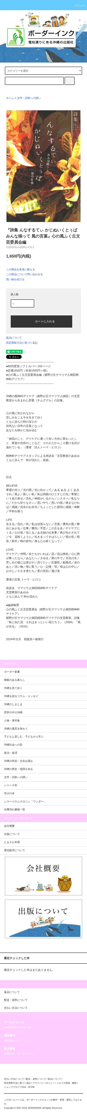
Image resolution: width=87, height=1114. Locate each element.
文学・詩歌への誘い (29, 98)
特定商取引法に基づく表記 (22, 342)
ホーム (10, 98)
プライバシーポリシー (44, 1083)
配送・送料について (36, 1079)
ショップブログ (12, 1087)
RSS (23, 1087)
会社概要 (9, 826)
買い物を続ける (15, 279)
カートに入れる (45, 321)
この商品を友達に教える (20, 269)
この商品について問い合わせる (24, 274)
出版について (12, 834)
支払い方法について (14, 1079)
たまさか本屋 (12, 842)
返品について (14, 337)
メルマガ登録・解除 (67, 1083)
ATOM (31, 1087)
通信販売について (14, 850)
